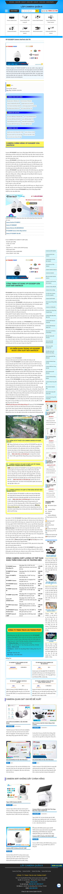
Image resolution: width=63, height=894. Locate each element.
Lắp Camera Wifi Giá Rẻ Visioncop (13, 123)
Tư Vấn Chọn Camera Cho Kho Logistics (50, 294)
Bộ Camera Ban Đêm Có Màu (29, 134)
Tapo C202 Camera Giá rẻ (14, 802)
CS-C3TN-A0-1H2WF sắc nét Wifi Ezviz (51, 486)
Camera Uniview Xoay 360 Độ (50, 362)
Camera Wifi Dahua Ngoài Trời (27, 119)
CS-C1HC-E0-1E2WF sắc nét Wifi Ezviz (51, 437)
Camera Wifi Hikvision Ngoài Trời (50, 326)
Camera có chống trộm (50, 307)
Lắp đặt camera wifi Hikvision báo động (50, 352)
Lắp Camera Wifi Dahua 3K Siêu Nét (13, 119)
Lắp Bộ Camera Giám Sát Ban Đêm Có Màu (15, 132)
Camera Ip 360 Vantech (51, 250)
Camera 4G (35, 2)
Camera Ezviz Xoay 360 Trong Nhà (51, 398)
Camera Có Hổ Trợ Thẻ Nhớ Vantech (51, 282)
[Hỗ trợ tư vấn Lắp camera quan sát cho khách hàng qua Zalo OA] (59, 885)
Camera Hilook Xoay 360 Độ (51, 382)
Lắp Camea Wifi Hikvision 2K (49, 347)
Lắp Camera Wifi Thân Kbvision (50, 357)
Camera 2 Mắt (29, 2)
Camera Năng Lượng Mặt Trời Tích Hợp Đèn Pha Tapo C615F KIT (44, 810)
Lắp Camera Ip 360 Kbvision (50, 372)
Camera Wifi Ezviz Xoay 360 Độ (51, 367)
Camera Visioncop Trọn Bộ (30, 132)
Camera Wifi (17, 2)
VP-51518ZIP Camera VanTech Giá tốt (18, 39)
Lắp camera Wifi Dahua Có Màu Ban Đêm (15, 116)
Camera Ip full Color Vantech (50, 255)
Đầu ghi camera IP (50, 536)
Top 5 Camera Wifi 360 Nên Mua (30, 116)
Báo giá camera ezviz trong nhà (27, 103)
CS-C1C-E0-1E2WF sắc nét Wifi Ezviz (51, 413)
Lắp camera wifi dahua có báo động (50, 331)
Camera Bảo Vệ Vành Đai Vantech (50, 260)
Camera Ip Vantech (50, 273)
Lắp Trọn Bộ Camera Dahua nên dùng (14, 137)
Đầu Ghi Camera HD (51, 534)
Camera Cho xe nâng (50, 290)
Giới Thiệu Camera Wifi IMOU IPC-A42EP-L (51, 610)
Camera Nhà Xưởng (46, 871)
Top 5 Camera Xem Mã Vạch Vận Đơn (14, 105)
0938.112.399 (57, 866)
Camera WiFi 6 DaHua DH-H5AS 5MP (43, 836)
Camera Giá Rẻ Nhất (50, 298)
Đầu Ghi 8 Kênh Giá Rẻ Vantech (51, 277)
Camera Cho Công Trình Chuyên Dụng (51, 311)
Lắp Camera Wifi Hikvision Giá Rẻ (49, 342)
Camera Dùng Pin (50, 2)
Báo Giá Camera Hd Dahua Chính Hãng (51, 556)
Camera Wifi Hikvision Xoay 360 (50, 321)
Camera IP (23, 2)
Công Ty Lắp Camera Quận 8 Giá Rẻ (31, 891)
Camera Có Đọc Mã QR (51, 286)
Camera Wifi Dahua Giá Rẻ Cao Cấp (14, 121)
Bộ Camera (11, 2)
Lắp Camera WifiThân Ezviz (26, 123)
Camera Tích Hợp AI (51, 528)
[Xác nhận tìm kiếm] (37, 10)
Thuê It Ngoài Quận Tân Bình (51, 641)
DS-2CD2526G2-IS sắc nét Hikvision (17, 759)
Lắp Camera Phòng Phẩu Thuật (51, 302)
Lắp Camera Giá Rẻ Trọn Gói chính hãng (14, 134)
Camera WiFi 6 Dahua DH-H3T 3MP (16, 848)
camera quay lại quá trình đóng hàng (29, 105)
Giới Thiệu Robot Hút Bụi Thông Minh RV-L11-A (51, 583)
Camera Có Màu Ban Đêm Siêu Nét (13, 103)
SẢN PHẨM (14, 10)
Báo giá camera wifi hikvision (50, 336)
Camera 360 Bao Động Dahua (51, 377)
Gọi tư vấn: (50, 11)
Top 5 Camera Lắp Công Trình (26, 108)
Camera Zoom (42, 2)
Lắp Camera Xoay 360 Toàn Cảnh (50, 392)
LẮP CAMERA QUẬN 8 (31, 7)
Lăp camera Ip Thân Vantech (50, 265)
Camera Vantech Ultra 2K (51, 269)
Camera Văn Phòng (16, 871)
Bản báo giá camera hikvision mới (13, 108)
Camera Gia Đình (26, 871)
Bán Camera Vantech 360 (50, 387)
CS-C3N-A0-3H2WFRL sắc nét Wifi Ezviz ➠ (51, 462)
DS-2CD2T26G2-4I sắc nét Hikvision (43, 759)
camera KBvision (52, 515)
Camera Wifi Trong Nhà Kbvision (28, 121)
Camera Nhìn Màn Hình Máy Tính (51, 316)
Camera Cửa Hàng (36, 871)
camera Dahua (51, 509)
